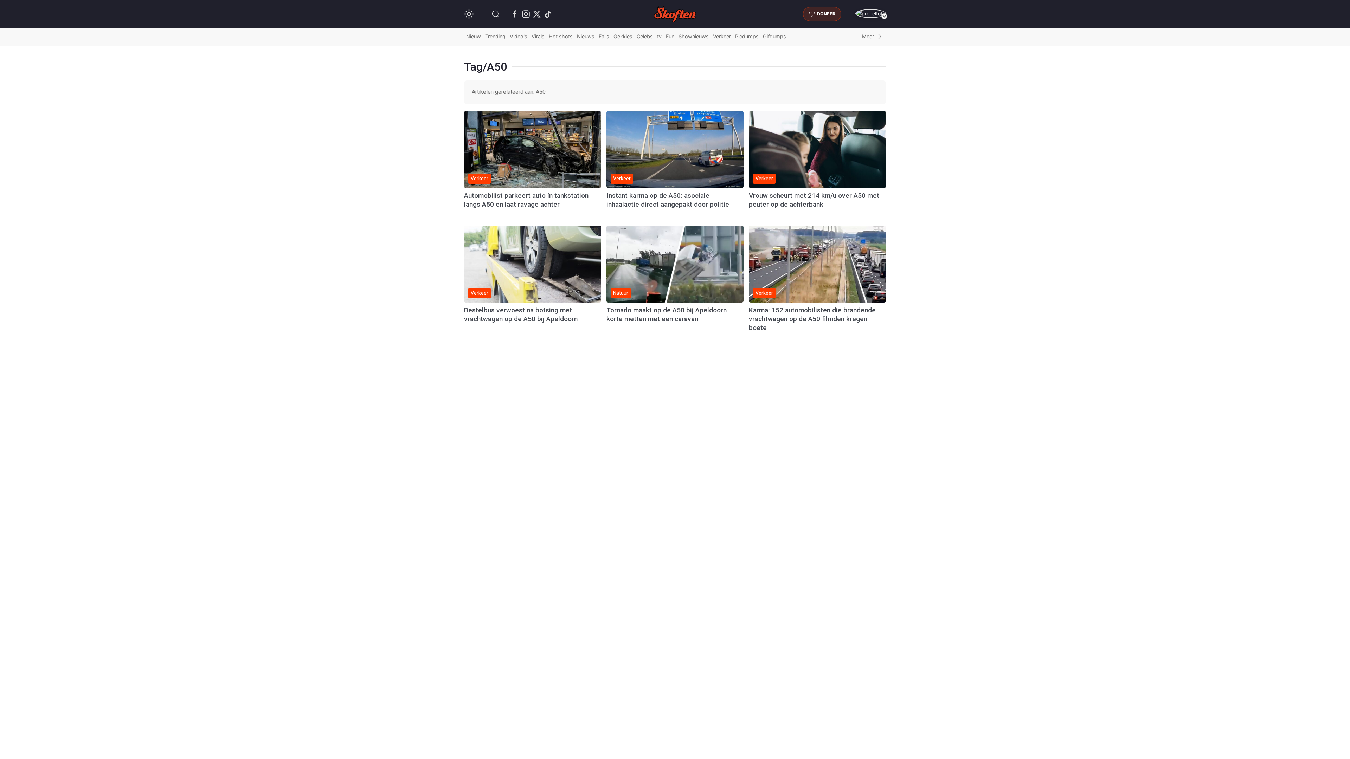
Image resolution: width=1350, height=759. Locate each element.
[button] (495, 14)
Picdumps (747, 36)
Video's (518, 36)
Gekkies (622, 36)
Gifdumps (774, 36)
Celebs (645, 36)
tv (659, 36)
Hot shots (561, 36)
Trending (495, 36)
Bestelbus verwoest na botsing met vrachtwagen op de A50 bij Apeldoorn (521, 314)
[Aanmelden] (870, 13)
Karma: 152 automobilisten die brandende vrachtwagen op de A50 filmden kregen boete (812, 319)
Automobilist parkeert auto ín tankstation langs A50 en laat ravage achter (526, 200)
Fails (604, 36)
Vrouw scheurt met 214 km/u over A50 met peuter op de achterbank (814, 200)
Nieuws (585, 36)
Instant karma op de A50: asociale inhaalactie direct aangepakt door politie (667, 200)
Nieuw (473, 36)
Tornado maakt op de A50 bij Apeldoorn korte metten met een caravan (666, 314)
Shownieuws (694, 36)
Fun (670, 36)
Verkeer (722, 36)
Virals (538, 36)
